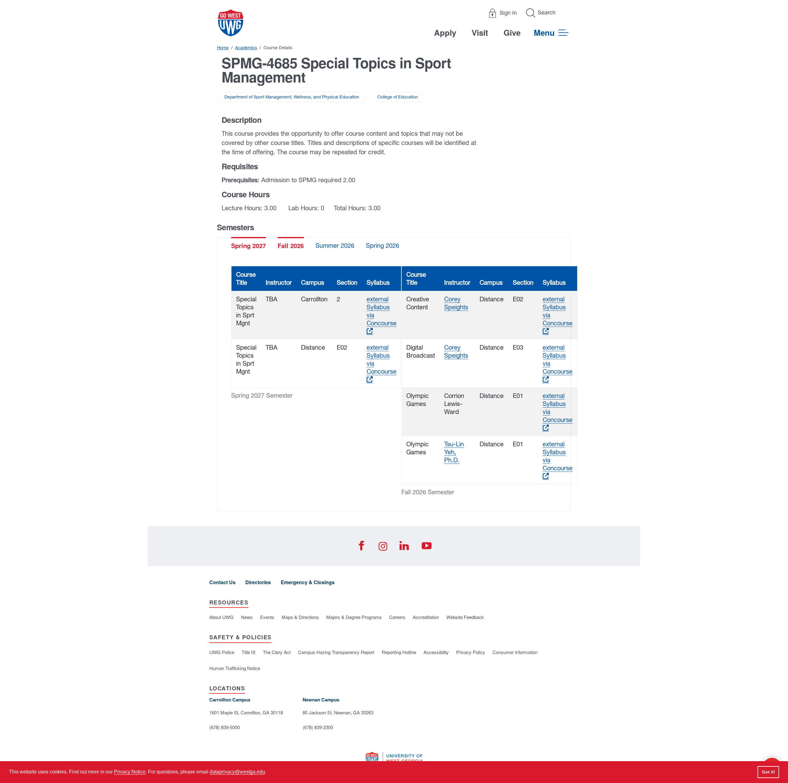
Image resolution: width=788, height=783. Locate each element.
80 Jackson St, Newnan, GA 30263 (338, 712)
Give (512, 32)
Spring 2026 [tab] (382, 245)
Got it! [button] (768, 771)
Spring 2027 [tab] (248, 245)
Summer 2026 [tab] (335, 245)
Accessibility (436, 652)
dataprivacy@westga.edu (237, 771)
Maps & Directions (300, 617)
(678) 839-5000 (224, 727)
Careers (397, 617)
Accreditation (426, 617)
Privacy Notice (130, 771)
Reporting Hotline (399, 652)
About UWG (221, 617)
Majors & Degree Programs (354, 617)
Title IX (248, 652)
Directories (258, 582)
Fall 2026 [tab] (291, 245)
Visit (480, 32)
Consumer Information (514, 652)
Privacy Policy (470, 652)
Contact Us (222, 582)
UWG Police (221, 652)
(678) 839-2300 (318, 727)
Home (223, 47)
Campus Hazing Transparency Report (336, 652)
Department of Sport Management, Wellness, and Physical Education (291, 96)
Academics (246, 47)
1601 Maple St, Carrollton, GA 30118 (246, 712)
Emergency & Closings (308, 582)
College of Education (397, 96)
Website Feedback (465, 617)
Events (267, 617)
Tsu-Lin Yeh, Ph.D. (454, 452)
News (247, 617)
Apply (445, 32)
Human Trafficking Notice (234, 668)
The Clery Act (277, 652)
